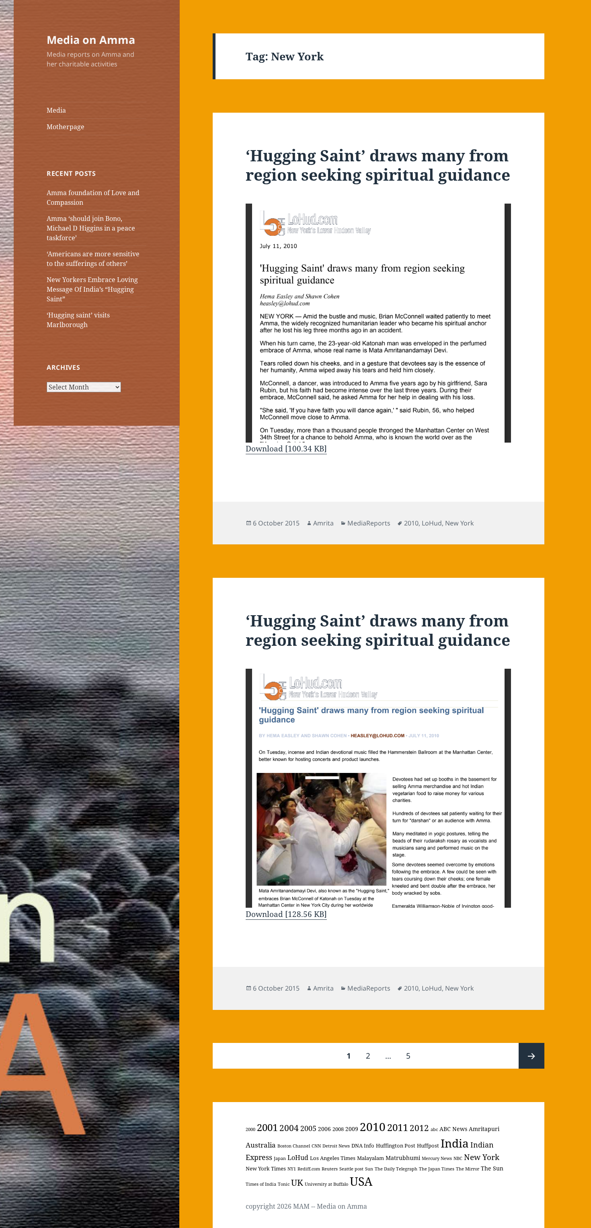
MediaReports (368, 523)
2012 (419, 1127)
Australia (261, 1145)
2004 (289, 1127)
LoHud (432, 523)
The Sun (492, 1168)
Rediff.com (309, 1169)
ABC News (453, 1129)
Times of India (261, 1184)
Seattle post (351, 1169)
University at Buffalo (326, 1184)
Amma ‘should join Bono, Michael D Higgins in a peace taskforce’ (91, 228)
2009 (351, 1129)
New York (459, 523)
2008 (338, 1129)
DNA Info (362, 1145)
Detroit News (336, 1146)
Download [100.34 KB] (286, 448)
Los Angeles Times (332, 1158)
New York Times (266, 1168)
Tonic (283, 1184)
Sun (369, 1169)
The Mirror (467, 1169)
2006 (324, 1129)
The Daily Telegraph (396, 1169)
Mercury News (437, 1158)
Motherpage (65, 126)
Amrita (323, 523)
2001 (267, 1127)
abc (434, 1129)
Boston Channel (293, 1146)
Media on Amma (91, 39)
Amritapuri (484, 1129)
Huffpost (428, 1145)
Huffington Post (395, 1145)
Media (56, 110)
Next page (531, 1056)
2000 (250, 1129)
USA (361, 1181)
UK (297, 1182)
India (455, 1143)
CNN (316, 1146)
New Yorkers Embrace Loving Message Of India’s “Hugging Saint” (92, 289)
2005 (308, 1128)
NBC (458, 1158)
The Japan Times (436, 1169)
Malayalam (370, 1158)
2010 (411, 523)
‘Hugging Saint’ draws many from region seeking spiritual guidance (378, 164)
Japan (280, 1158)
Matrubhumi (403, 1158)
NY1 (291, 1169)
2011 (397, 1127)
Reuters (330, 1169)
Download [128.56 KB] (286, 914)
